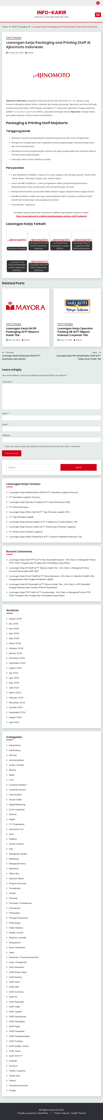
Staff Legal (14, 1006)
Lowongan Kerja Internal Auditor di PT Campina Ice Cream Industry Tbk (43, 521)
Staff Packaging (13, 37)
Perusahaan (15, 908)
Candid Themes (78, 1113)
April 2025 (14, 687)
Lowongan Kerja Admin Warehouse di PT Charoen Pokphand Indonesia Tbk (45, 536)
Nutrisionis (14, 868)
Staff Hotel (14, 982)
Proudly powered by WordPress (33, 1113)
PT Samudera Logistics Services (24, 497)
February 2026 (16, 648)
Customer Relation (18, 784)
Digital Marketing (17, 804)
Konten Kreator (16, 844)
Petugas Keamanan (18, 917)
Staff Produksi (16, 1041)
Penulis (12, 893)
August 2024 (15, 717)
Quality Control (16, 932)
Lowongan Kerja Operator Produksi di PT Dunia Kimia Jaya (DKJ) (39, 502)
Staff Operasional (17, 1016)
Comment (7, 381)
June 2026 (14, 628)
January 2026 (15, 653)
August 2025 (15, 668)
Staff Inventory (16, 991)
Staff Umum (15, 1051)
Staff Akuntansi (16, 967)
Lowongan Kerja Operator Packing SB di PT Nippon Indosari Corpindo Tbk (75, 332)
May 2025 (14, 682)
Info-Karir (51, 12)
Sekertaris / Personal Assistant (24, 957)
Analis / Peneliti (16, 765)
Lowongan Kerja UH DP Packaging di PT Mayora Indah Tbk (22, 332)
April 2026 (14, 638)
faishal (30, 52)
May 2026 (14, 633)
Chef (11, 779)
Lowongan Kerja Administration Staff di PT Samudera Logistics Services (43, 492)
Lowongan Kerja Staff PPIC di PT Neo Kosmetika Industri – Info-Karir (42, 559)
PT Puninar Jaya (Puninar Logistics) (26, 531)
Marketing (14, 858)
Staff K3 (13, 996)
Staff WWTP (15, 1055)
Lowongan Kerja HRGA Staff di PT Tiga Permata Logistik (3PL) (39, 512)
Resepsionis (15, 942)
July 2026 (13, 623)
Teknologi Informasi (18, 1085)
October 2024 (16, 707)
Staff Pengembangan (19, 1036)
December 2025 (17, 658)
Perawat (13, 898)
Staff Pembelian (17, 1031)
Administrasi (15, 745)
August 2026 (15, 618)
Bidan (11, 775)
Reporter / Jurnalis (17, 937)
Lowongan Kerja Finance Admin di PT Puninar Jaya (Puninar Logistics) (42, 526)
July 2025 (13, 673)
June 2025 (14, 678)
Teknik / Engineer (17, 1070)
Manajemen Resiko (18, 853)
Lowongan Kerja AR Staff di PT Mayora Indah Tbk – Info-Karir (39, 567)
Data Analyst (15, 794)
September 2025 (17, 663)
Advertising (14, 750)
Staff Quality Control (19, 1046)
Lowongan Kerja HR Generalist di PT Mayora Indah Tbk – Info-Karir (41, 584)
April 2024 (14, 722)
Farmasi (12, 814)
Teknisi (12, 1080)
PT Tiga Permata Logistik (21, 517)
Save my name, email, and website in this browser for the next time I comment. (42, 446)
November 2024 (17, 702)
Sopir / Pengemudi (17, 962)
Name (5, 413)
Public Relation (16, 927)
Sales (11, 952)
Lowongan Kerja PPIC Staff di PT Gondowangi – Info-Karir (37, 592)
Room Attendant (17, 947)
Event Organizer (17, 809)
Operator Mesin (16, 878)
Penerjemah (15, 888)
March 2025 (15, 692)
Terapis (12, 1090)
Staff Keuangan (16, 1001)
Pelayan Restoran (17, 883)
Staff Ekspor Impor (18, 972)
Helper (12, 819)
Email (5, 424)
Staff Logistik (15, 1011)
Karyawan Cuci (16, 829)
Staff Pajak (14, 1026)
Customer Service (17, 789)
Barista (12, 770)
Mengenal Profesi (17, 863)
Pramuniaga (14, 922)
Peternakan (14, 913)
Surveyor (13, 1065)
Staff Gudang (15, 977)
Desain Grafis (15, 799)
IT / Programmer (17, 824)
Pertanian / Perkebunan (20, 903)
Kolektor (13, 839)
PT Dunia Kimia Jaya (18, 507)
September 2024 (17, 712)
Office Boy (14, 873)
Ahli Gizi (13, 755)
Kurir (11, 848)
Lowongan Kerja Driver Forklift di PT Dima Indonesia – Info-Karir (39, 576)
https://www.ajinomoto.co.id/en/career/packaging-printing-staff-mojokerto (51, 216)
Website (6, 435)
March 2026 (15, 643)
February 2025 (16, 697)
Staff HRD (14, 986)
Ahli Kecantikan (16, 760)
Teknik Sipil (14, 1075)
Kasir (11, 834)
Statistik (13, 1060)
